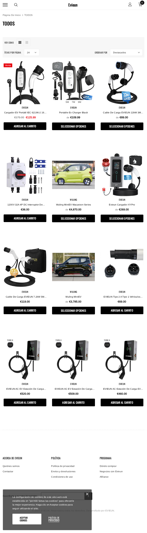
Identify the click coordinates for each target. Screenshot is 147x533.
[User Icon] (130, 5)
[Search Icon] (16, 4)
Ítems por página (12, 52)
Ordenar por (101, 52)
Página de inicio (12, 15)
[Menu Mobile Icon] (5, 4)
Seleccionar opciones (73, 126)
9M (79, 102)
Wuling (73, 199)
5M (67, 102)
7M (73, 102)
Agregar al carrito (25, 126)
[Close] (87, 494)
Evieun (73, 4)
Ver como (9, 42)
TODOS (28, 15)
